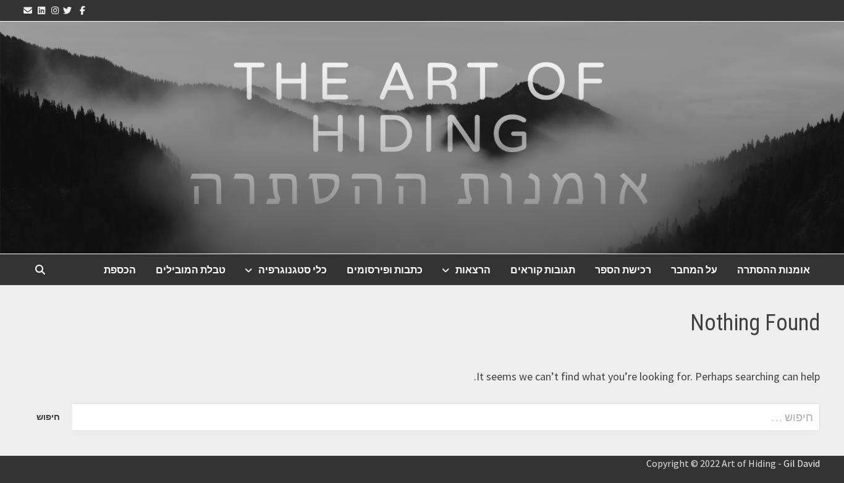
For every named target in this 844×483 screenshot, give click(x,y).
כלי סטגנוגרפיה (292, 269)
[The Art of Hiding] (422, 136)
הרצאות (473, 269)
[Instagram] (55, 9)
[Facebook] (81, 9)
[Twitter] (68, 9)
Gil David (801, 463)
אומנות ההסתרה (773, 269)
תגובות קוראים (542, 269)
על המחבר (694, 269)
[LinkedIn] (42, 9)
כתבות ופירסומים (385, 269)
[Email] (29, 9)
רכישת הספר (623, 269)
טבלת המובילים (191, 269)
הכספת (120, 269)
